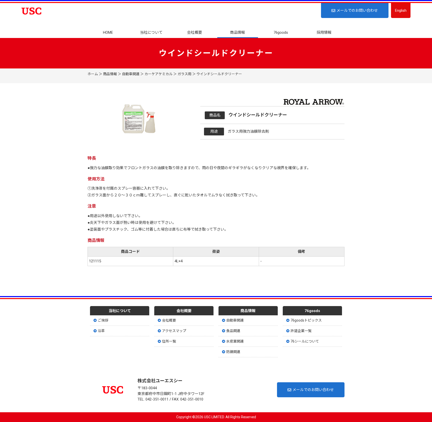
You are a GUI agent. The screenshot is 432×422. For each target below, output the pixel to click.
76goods (281, 32)
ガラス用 (185, 74)
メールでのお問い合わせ (357, 10)
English (400, 10)
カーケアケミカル (158, 74)
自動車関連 (131, 74)
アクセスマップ (174, 331)
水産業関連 (235, 341)
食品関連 (233, 331)
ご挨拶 (103, 320)
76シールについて (304, 341)
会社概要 (194, 32)
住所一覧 (169, 341)
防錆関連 (233, 352)
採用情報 (324, 32)
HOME (108, 32)
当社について (151, 32)
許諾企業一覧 (301, 331)
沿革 (101, 331)
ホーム (93, 74)
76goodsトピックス (306, 320)
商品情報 (237, 32)
